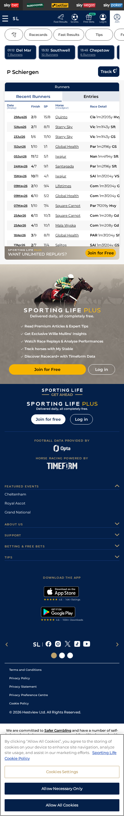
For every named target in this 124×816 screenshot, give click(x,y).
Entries (91, 96)
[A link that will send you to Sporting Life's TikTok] (77, 644)
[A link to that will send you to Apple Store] (62, 594)
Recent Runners (33, 96)
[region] (62, 775)
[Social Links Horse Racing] (62, 655)
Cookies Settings (62, 771)
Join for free (48, 419)
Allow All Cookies (62, 805)
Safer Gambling (57, 730)
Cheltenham (15, 494)
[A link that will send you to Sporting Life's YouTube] (86, 644)
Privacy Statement (23, 686)
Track (106, 71)
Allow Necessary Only (62, 788)
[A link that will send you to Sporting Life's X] (67, 644)
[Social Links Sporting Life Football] (70, 655)
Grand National (18, 512)
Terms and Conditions (25, 670)
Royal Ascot (15, 503)
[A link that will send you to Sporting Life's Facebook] (48, 644)
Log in (81, 419)
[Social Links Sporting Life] (54, 655)
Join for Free (101, 253)
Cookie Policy (19, 703)
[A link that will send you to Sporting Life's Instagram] (58, 644)
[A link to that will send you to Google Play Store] (62, 614)
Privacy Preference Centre (28, 695)
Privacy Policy (19, 678)
